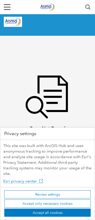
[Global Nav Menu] (7, 7)
